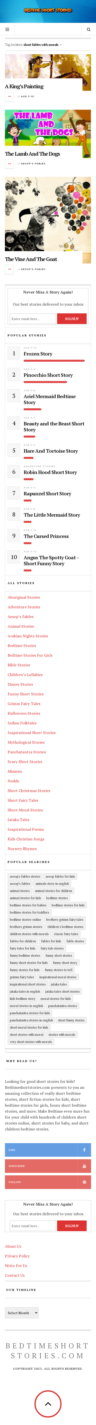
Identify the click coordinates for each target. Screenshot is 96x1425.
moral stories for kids (56, 998)
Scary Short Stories (25, 761)
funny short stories (59, 955)
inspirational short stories (28, 984)
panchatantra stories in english (31, 1020)
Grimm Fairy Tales (24, 703)
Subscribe (17, 1166)
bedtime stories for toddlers (29, 912)
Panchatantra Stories (27, 752)
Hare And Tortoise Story (51, 451)
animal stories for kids (25, 898)
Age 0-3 (30, 369)
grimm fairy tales (22, 977)
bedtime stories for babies (28, 905)
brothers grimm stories (26, 926)
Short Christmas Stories (29, 790)
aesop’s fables (20, 883)
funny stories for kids (25, 970)
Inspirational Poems (26, 829)
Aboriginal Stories (24, 597)
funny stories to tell (58, 970)
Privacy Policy (17, 1256)
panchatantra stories (62, 1006)
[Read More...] (9, 96)
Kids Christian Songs (26, 839)
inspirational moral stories (58, 977)
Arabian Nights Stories (28, 636)
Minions (15, 771)
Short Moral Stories (25, 810)
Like (12, 1150)
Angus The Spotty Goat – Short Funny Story (51, 560)
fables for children (23, 941)
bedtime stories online (25, 919)
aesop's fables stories (25, 876)
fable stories (75, 941)
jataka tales (59, 984)
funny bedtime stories (25, 955)
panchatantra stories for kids (30, 1013)
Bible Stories (19, 665)
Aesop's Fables (33, 163)
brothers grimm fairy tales (64, 919)
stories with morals (61, 1034)
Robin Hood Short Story (50, 472)
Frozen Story (38, 354)
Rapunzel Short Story (47, 494)
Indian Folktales (22, 723)
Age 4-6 (29, 390)
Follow (15, 1182)
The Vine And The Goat (31, 259)
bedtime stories (57, 898)
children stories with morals (29, 934)
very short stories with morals (31, 1041)
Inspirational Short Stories (32, 732)
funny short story (65, 962)
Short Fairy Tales (23, 800)
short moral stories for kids (29, 1027)
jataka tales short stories (62, 991)
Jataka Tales (18, 819)
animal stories (20, 891)
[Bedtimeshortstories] (48, 10)
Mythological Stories (26, 742)
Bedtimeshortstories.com (48, 1351)
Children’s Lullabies (25, 674)
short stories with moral (26, 1034)
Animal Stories (21, 626)
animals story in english (52, 883)
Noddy (13, 781)
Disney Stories (20, 684)
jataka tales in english (25, 991)
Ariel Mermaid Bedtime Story (50, 399)
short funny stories (71, 1020)
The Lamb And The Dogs (32, 153)
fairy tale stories (52, 948)
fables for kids (51, 941)
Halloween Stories (24, 713)
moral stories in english (26, 1006)
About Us (13, 1246)
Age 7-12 (27, 96)
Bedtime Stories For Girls (30, 655)
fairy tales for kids (22, 948)
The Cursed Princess (46, 536)
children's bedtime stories (65, 926)
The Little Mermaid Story (52, 515)
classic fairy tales (66, 934)
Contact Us (15, 1275)
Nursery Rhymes (22, 848)
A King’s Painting (24, 86)
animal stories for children (53, 891)
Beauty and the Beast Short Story (54, 427)
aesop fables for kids (60, 876)
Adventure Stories (39, 466)
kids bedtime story (22, 998)
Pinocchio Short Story (48, 375)
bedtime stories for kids (68, 905)
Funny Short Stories (26, 694)
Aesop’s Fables (20, 616)
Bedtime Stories (22, 645)
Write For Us (16, 1265)
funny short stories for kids (29, 962)
